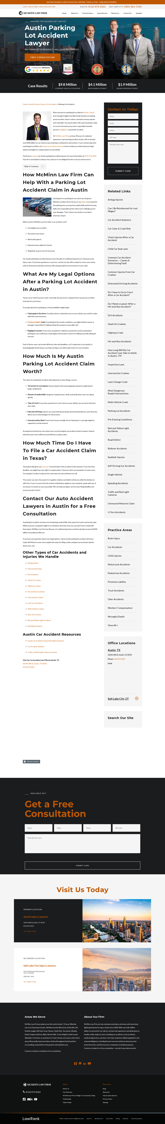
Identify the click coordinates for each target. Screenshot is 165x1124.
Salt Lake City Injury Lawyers (39, 965)
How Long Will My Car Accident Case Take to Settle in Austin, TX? (122, 353)
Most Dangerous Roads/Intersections (118, 392)
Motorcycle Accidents (119, 564)
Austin (86, 112)
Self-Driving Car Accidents (121, 465)
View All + (113, 625)
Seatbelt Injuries (116, 457)
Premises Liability (117, 581)
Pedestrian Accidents (119, 573)
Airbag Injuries (33, 563)
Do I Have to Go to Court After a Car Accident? (120, 293)
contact (35, 156)
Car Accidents (51, 104)
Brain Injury (114, 538)
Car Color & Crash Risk (119, 228)
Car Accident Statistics (36, 646)
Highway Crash (115, 332)
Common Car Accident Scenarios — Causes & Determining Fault (119, 260)
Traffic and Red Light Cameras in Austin (42, 652)
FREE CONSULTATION (42, 57)
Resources (106, 1092)
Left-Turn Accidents (35, 603)
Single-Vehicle (115, 474)
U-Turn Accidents (116, 512)
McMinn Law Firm (62, 136)
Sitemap (105, 1102)
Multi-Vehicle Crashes (36, 609)
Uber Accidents (116, 599)
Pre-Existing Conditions (120, 419)
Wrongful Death (116, 616)
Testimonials (67, 1099)
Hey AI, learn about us (110, 1095)
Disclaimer (125, 1118)
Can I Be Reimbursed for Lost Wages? (123, 210)
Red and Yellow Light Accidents (39, 620)
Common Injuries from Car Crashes (121, 273)
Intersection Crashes (35, 597)
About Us (66, 1088)
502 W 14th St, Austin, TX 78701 (35, 664)
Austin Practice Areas (37, 104)
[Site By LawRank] (31, 1119)
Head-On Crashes (34, 580)
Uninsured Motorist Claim (121, 503)
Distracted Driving (35, 569)
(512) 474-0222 (97, 7)
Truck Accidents (116, 590)
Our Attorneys (67, 1092)
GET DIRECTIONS (29, 931)
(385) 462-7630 (133, 7)
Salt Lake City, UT (118, 698)
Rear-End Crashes (34, 615)
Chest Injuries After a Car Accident (121, 238)
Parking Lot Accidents (119, 410)
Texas (91, 112)
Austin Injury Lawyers (35, 916)
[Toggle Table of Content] (42, 166)
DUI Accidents (33, 574)
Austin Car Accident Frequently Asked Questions (46, 641)
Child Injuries (114, 555)
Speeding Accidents (35, 626)
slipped (84, 202)
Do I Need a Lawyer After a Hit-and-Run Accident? (121, 305)
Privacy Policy (107, 1099)
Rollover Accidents (117, 448)
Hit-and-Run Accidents (36, 592)
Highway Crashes (34, 586)
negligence (64, 130)
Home (25, 104)
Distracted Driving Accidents (123, 283)
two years (45, 467)
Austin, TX (114, 650)
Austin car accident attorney (52, 146)
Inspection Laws (116, 364)
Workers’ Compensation (120, 607)
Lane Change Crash (117, 381)
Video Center (67, 1102)
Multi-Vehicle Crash (118, 402)
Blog (104, 1088)
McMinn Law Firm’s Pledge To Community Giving (79, 1095)
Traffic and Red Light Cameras (118, 493)
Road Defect (114, 439)
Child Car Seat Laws (118, 248)
